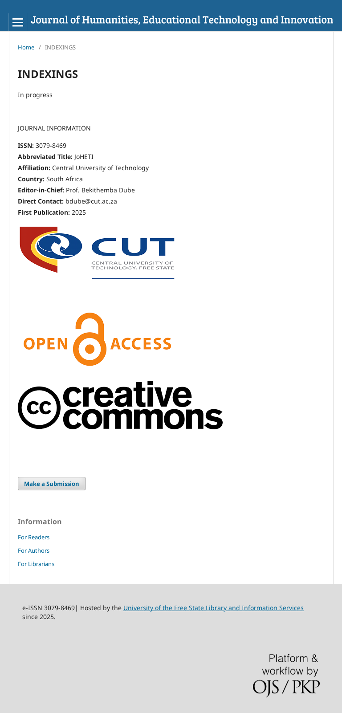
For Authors (33, 550)
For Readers (33, 537)
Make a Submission (51, 484)
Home (26, 47)
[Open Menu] (18, 22)
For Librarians (36, 564)
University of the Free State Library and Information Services (213, 607)
